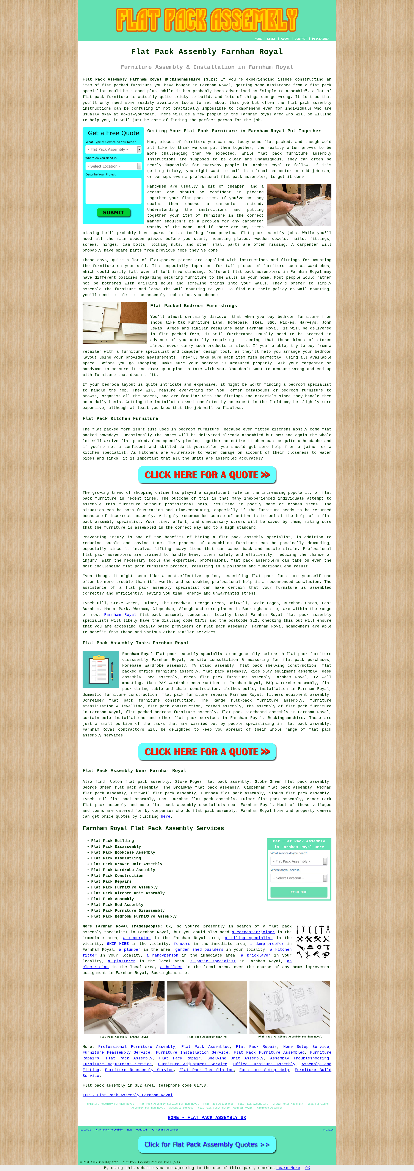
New (129, 1129)
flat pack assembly (105, 805)
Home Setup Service (306, 1047)
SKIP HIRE (118, 944)
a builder (171, 967)
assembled (252, 435)
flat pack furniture (105, 97)
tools (187, 103)
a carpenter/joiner (253, 932)
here (165, 816)
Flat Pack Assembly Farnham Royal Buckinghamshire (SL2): (150, 79)
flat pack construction (174, 706)
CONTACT (301, 38)
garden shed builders (199, 949)
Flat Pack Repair (256, 1047)
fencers (182, 944)
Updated (141, 1129)
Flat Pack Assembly (129, 1058)
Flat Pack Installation (206, 1070)
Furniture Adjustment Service (117, 1064)
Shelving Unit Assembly (235, 1058)
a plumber (130, 949)
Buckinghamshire (285, 718)
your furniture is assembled (296, 588)
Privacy (328, 1129)
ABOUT (285, 38)
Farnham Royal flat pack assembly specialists (174, 654)
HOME (258, 38)
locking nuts (165, 244)
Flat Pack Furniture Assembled (269, 1052)
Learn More (288, 1168)
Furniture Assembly (165, 1129)
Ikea (257, 322)
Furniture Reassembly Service (116, 1052)
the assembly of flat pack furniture (289, 706)
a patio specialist (213, 961)
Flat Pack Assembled (205, 1047)
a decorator (137, 938)
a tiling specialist (249, 938)
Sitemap (85, 1129)
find (100, 782)
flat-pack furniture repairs (194, 695)
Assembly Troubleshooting (299, 1058)
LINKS (271, 38)
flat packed (134, 441)
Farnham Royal (120, 615)
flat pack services (196, 718)
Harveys (308, 322)
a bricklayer (255, 955)
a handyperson (162, 955)
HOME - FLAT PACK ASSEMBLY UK (207, 1117)
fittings (319, 239)
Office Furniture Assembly (264, 1064)
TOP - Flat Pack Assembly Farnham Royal (128, 1095)
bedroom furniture (298, 317)
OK (307, 1168)
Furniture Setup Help (264, 1070)
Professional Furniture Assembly (136, 1047)
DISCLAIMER (320, 38)
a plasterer (121, 961)
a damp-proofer (267, 944)
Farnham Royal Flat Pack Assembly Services (153, 828)
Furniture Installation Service (192, 1052)
